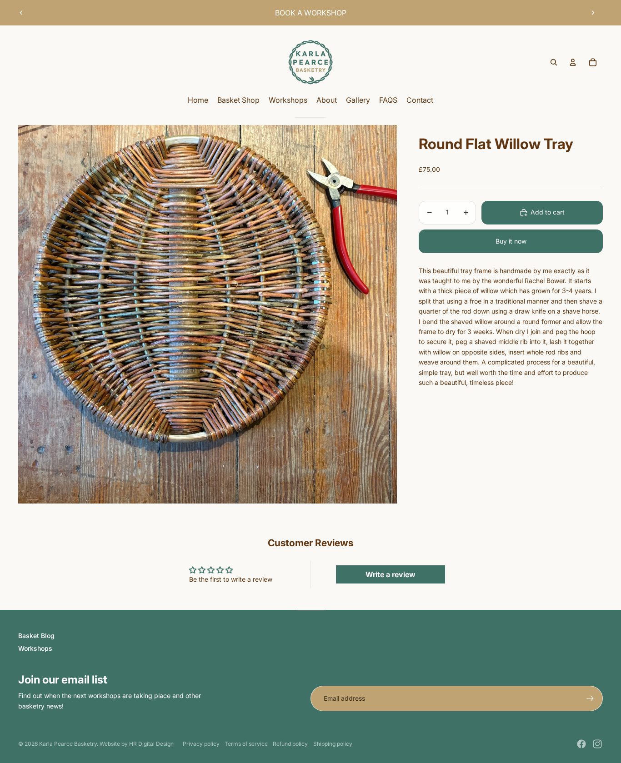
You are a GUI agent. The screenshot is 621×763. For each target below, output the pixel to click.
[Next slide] (593, 13)
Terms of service (246, 743)
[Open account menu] (573, 62)
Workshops (35, 648)
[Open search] (554, 62)
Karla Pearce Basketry (68, 743)
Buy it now (511, 241)
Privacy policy (201, 743)
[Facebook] (581, 743)
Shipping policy (332, 743)
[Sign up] (590, 698)
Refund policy (290, 743)
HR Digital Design (151, 743)
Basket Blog (36, 635)
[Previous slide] (21, 13)
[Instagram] (597, 743)
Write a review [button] (391, 574)
